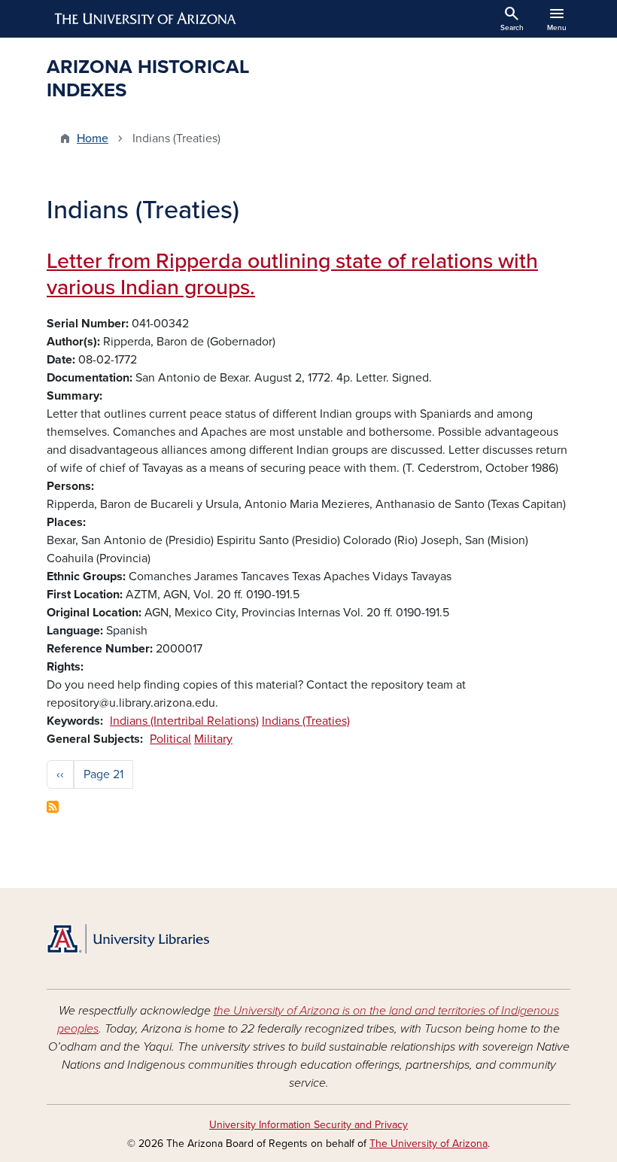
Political (170, 739)
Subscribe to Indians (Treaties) (53, 807)
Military (213, 739)
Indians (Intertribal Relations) (184, 721)
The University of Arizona (428, 1143)
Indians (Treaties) (306, 721)
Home (92, 138)
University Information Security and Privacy (308, 1124)
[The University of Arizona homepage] (146, 19)
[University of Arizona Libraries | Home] (128, 939)
